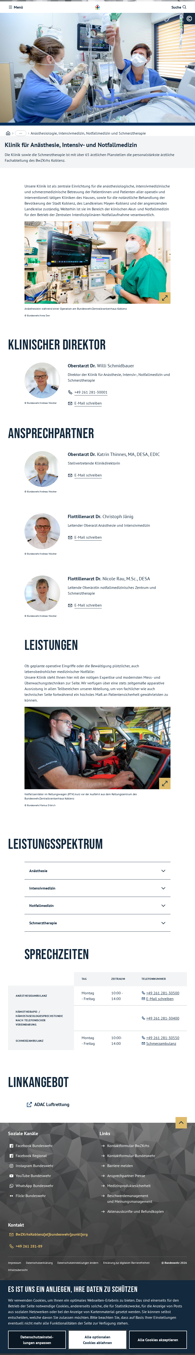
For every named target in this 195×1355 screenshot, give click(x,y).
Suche (176, 7)
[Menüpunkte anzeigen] (20, 133)
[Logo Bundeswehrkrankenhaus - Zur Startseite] (97, 7)
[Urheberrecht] (189, 18)
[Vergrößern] (165, 298)
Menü (18, 7)
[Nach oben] (181, 1122)
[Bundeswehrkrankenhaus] (8, 133)
